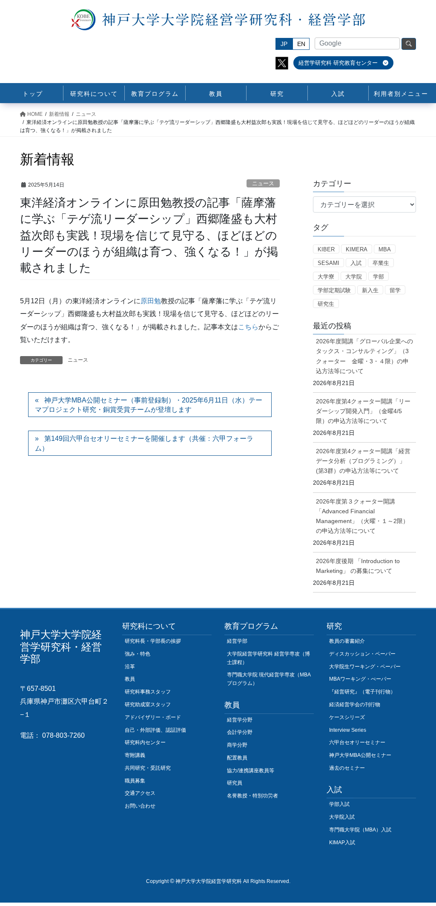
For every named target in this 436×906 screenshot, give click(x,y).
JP (284, 43)
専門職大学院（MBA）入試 (360, 830)
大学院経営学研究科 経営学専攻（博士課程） (268, 658)
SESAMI (328, 263)
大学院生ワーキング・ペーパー (365, 667)
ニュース (263, 183)
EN (301, 43)
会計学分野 (239, 732)
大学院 (353, 276)
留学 (395, 290)
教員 (130, 679)
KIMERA (356, 249)
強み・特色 (137, 654)
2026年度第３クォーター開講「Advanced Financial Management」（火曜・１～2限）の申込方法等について (362, 516)
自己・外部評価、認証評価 (155, 730)
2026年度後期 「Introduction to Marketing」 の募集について (358, 566)
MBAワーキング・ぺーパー (360, 679)
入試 (355, 263)
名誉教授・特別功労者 (252, 796)
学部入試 (339, 804)
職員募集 (135, 781)
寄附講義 (135, 755)
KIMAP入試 (342, 843)
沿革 (130, 667)
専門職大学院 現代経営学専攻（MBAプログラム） (269, 679)
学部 (378, 276)
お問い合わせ (140, 806)
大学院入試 (342, 817)
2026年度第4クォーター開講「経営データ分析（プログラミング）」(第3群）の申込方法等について (363, 461)
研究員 (234, 783)
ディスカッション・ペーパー (362, 654)
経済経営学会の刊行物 (354, 705)
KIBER (326, 249)
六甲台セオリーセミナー (357, 742)
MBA (385, 249)
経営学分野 (239, 720)
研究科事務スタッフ (148, 692)
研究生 (326, 304)
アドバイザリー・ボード (153, 717)
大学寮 (326, 276)
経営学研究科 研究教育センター (338, 63)
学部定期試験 (334, 290)
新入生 (370, 290)
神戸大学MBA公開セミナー (360, 755)
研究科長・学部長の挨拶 (153, 641)
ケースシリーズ (347, 717)
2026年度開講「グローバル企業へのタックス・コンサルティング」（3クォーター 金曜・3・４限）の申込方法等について (364, 356)
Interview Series (347, 730)
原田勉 (151, 301)
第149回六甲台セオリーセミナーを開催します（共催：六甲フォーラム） (144, 443)
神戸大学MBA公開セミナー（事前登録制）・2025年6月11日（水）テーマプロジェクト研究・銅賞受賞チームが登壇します (148, 405)
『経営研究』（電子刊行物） (362, 692)
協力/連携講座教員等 (250, 771)
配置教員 (237, 758)
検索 (409, 44)
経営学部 (237, 641)
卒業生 (381, 263)
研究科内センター (145, 742)
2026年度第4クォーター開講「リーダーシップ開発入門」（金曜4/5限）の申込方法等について (363, 411)
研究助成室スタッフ (148, 705)
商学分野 (237, 745)
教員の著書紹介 (347, 641)
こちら (248, 327)
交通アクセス (140, 793)
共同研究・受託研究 (148, 768)
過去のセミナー (347, 768)
